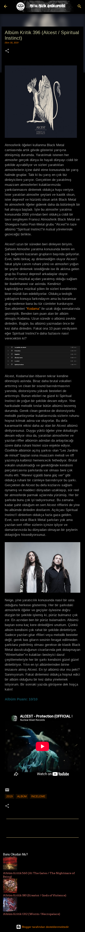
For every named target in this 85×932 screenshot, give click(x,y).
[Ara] (79, 6)
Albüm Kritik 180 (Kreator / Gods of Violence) (34, 895)
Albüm (22, 796)
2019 (9, 796)
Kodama (33, 309)
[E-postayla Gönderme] (7, 791)
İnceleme (38, 796)
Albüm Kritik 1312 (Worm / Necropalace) (31, 914)
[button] (7, 51)
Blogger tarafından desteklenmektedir (45, 926)
